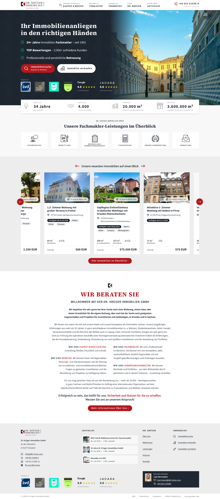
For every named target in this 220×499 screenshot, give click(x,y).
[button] (20, 201)
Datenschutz (144, 496)
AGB (133, 496)
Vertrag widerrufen (191, 496)
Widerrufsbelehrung (173, 496)
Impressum (157, 496)
